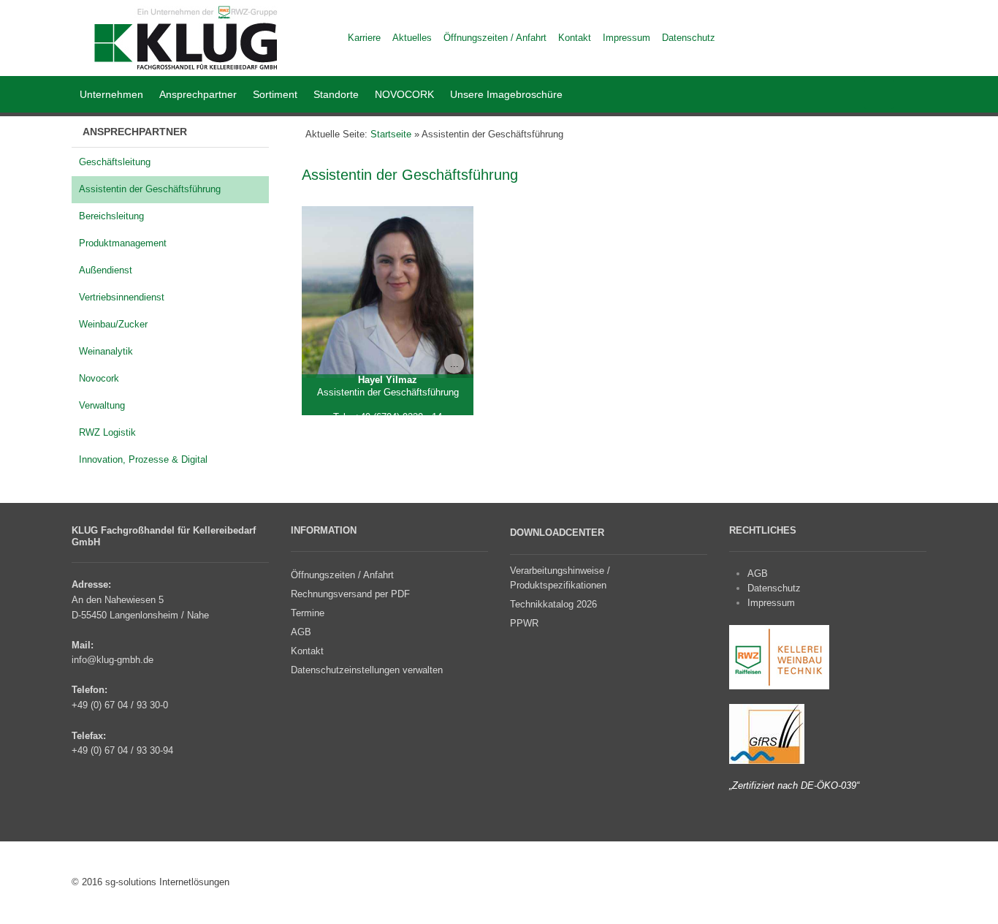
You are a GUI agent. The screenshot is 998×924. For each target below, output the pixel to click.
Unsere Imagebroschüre (506, 94)
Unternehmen (111, 94)
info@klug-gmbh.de (112, 659)
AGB (757, 573)
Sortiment (275, 94)
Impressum (771, 602)
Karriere (364, 37)
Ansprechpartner (198, 94)
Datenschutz (774, 588)
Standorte (336, 94)
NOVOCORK (404, 94)
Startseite (390, 134)
